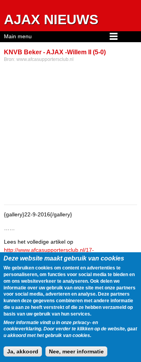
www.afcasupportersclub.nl (45, 59)
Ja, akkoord (22, 351)
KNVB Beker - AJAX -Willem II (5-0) (55, 51)
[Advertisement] (70, 134)
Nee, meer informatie (76, 351)
